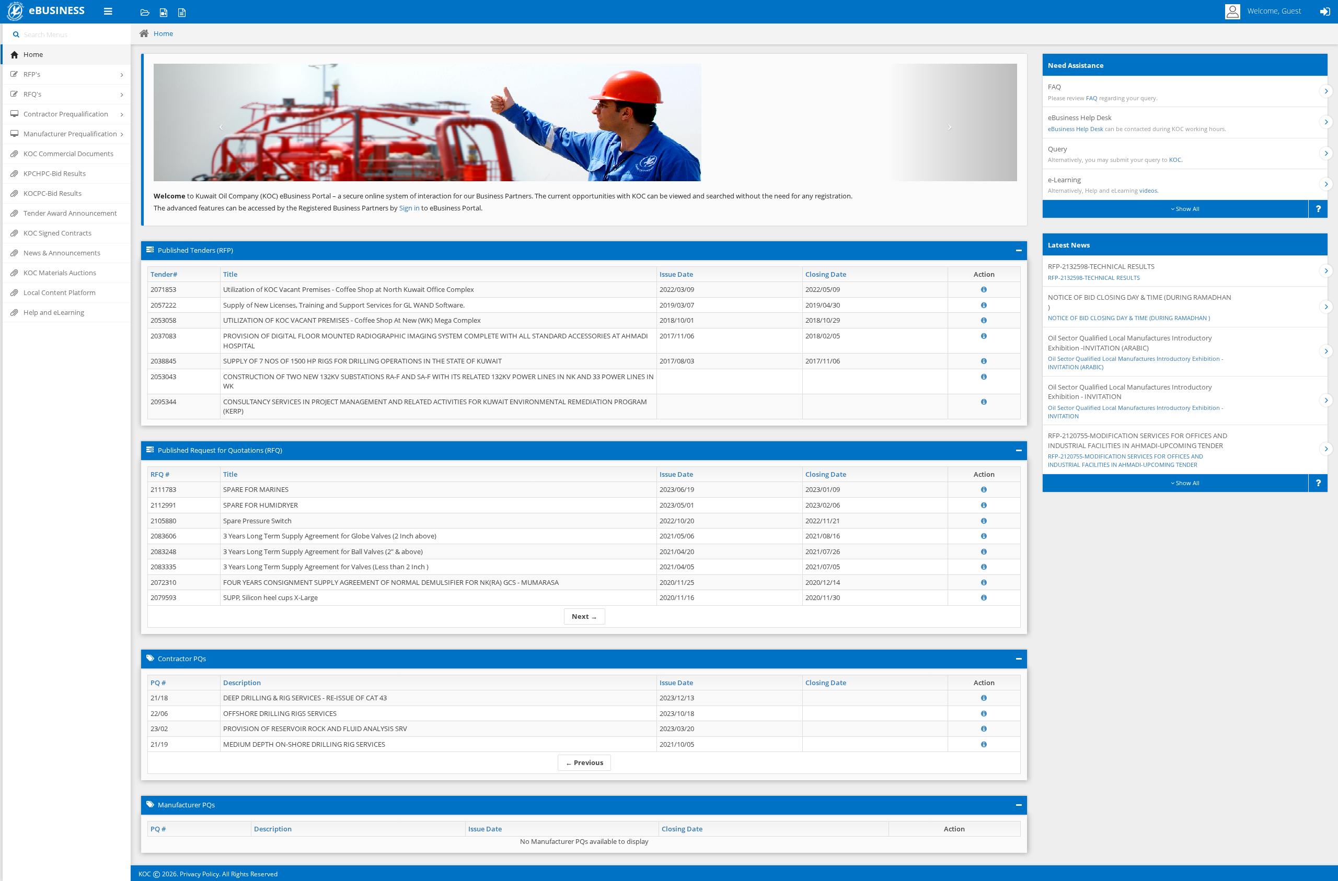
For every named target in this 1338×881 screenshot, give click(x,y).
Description (242, 682)
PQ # (158, 682)
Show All (1186, 209)
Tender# (164, 274)
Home (163, 33)
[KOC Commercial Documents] (145, 12)
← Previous (584, 762)
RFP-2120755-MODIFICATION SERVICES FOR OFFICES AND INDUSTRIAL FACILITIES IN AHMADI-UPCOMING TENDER (1125, 460)
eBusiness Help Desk (1075, 129)
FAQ (1092, 98)
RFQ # (160, 474)
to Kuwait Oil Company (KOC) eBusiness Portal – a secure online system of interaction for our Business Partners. (343, 196)
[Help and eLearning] (163, 12)
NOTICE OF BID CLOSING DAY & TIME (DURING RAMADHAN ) (1129, 318)
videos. (1149, 190)
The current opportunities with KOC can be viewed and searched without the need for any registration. (693, 196)
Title (230, 274)
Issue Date (676, 274)
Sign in (410, 208)
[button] (218, 122)
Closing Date (825, 274)
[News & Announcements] (181, 12)
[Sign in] (1325, 12)
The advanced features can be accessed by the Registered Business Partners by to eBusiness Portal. (318, 208)
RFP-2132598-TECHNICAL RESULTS (1094, 277)
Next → (584, 616)
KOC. (1176, 159)
